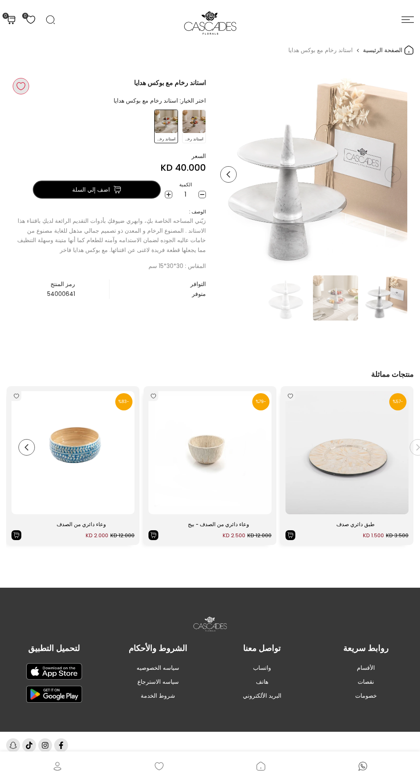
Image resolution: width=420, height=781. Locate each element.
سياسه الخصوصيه (158, 668)
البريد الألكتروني (262, 696)
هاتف (262, 682)
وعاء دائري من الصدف (81, 524)
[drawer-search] (50, 20)
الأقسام (366, 668)
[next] (228, 174)
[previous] (393, 174)
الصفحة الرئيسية (383, 50)
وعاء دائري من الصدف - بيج (218, 524)
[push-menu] (408, 19)
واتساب (262, 668)
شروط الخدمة (158, 696)
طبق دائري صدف (355, 524)
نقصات (366, 682)
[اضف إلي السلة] (290, 535)
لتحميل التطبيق (54, 648)
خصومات (366, 696)
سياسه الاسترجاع (158, 682)
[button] (21, 86)
